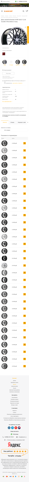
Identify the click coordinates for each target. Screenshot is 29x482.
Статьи (14, 412)
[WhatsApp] (16, 1)
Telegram (12, 427)
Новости (15, 410)
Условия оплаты (14, 399)
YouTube (16, 427)
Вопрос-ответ (14, 405)
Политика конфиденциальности (14, 414)
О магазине (14, 408)
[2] (4, 48)
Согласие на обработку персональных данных (14, 418)
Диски (14, 384)
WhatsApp (15, 434)
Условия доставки (14, 401)
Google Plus (19, 427)
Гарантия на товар (14, 403)
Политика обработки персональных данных (14, 420)
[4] (7, 48)
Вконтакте (9, 427)
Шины (14, 380)
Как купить (14, 395)
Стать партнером (14, 416)
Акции (14, 388)
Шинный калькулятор (14, 390)
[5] (8, 48)
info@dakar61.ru (23, 437)
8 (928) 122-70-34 (9, 437)
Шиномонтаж (14, 386)
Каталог (14, 378)
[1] (3, 48)
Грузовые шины (14, 382)
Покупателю (14, 397)
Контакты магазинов (14, 391)
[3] (5, 48)
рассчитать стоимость (17, 83)
